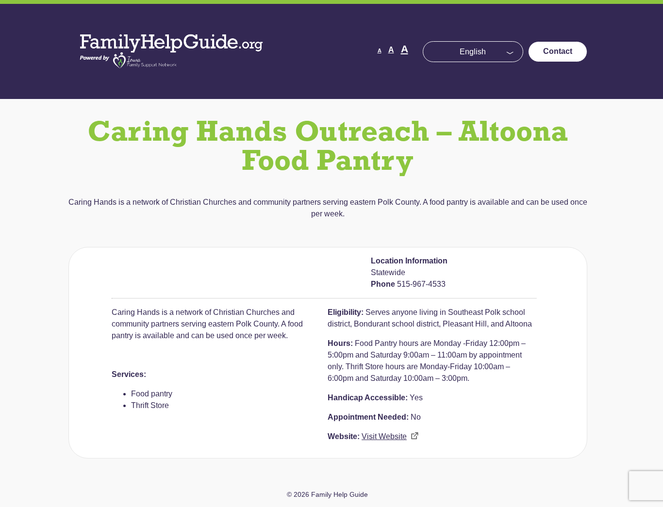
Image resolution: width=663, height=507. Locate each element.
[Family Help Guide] (172, 77)
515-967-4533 (421, 284)
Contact (557, 51)
